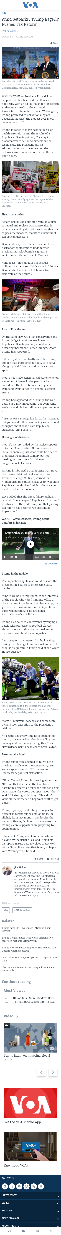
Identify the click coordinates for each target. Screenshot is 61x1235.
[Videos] (23, 1231)
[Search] (51, 1231)
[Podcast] (41, 1186)
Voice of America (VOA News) (24, 537)
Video (8, 1016)
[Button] (54, 43)
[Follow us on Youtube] (19, 1186)
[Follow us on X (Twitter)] (12, 1186)
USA (4, 13)
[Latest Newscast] (9, 1231)
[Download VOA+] (30, 1146)
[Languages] (37, 1231)
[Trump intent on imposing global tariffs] (30, 1038)
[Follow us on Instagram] (26, 1186)
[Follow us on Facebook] (5, 1186)
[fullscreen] (56, 557)
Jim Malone (11, 31)
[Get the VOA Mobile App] (30, 1103)
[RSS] (34, 1186)
